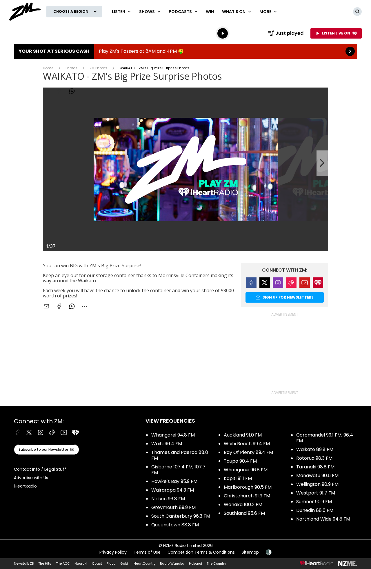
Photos (71, 68)
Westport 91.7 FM (315, 493)
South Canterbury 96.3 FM (180, 516)
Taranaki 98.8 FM (315, 466)
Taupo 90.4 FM (240, 461)
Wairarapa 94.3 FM (172, 490)
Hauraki (80, 563)
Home (48, 68)
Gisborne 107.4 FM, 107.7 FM (178, 469)
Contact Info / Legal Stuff (40, 469)
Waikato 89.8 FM (314, 449)
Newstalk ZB (24, 563)
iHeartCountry (144, 563)
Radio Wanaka (172, 563)
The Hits (44, 563)
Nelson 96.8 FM (168, 498)
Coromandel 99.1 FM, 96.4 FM (324, 438)
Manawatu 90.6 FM (317, 475)
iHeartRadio (25, 486)
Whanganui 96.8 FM (246, 469)
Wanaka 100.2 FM (243, 504)
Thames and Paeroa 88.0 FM (179, 455)
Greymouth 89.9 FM (173, 507)
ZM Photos (98, 68)
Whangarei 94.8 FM (173, 435)
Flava (111, 563)
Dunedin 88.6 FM (314, 510)
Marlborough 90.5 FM (248, 487)
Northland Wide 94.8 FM (323, 519)
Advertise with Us (31, 478)
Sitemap (250, 552)
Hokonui (195, 563)
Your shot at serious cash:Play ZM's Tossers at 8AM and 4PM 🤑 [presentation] (185, 51)
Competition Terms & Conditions (201, 552)
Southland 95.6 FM (244, 513)
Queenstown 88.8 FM (175, 524)
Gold (124, 563)
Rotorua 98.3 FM (314, 458)
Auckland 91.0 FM (243, 435)
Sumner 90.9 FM (314, 501)
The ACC (63, 563)
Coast (97, 563)
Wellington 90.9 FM (317, 484)
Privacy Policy (113, 552)
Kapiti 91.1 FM (238, 478)
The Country (216, 563)
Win (210, 11)
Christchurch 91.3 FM (247, 495)
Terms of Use (147, 552)
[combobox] (84, 306)
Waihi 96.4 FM (166, 443)
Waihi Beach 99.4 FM (247, 443)
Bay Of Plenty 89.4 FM (248, 452)
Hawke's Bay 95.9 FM (174, 481)
